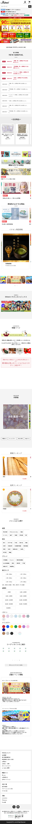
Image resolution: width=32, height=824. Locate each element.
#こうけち (5, 535)
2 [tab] (17, 285)
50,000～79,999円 (23, 604)
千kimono (4, 800)
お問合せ (4, 761)
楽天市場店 (4, 786)
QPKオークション (6, 779)
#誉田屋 (18, 563)
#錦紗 (21, 531)
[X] (14, 806)
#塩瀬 (16, 535)
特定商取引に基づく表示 (8, 759)
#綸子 (11, 535)
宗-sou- (4, 775)
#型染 (4, 549)
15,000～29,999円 (23, 600)
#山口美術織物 (6, 563)
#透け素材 (5, 531)
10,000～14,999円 (9, 600)
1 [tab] (15, 285)
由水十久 (28, 438)
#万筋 (16, 542)
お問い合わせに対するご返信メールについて (13, 13)
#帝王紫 (4, 552)
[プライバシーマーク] (11, 816)
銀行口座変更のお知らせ (9, 11)
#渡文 (13, 563)
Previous (1, 652)
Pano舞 (4, 802)
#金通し (22, 549)
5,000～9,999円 (23, 596)
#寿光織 (21, 535)
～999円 (9, 592)
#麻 (26, 535)
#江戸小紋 (10, 542)
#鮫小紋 (21, 542)
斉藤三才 (5, 438)
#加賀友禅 (10, 545)
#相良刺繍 (25, 545)
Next (31, 652)
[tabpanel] (16, 279)
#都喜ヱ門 (5, 566)
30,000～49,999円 (9, 604)
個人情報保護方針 (6, 757)
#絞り (4, 542)
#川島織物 (5, 560)
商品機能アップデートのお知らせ (10, 9)
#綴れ (26, 542)
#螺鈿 (10, 552)
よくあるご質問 (5, 768)
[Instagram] (18, 806)
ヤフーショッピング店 (7, 788)
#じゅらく (12, 560)
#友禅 (4, 545)
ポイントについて (6, 765)
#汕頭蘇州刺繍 (18, 545)
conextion (4, 798)
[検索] (29, 6)
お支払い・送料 (5, 763)
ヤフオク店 (4, 790)
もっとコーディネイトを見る (16, 665)
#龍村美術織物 (20, 560)
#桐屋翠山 (12, 566)
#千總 (23, 563)
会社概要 (4, 755)
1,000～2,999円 (23, 592)
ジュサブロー (13, 438)
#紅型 (9, 549)
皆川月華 (21, 438)
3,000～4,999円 (9, 596)
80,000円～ (8, 608)
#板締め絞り (15, 549)
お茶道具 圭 (5, 777)
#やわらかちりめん (14, 531)
